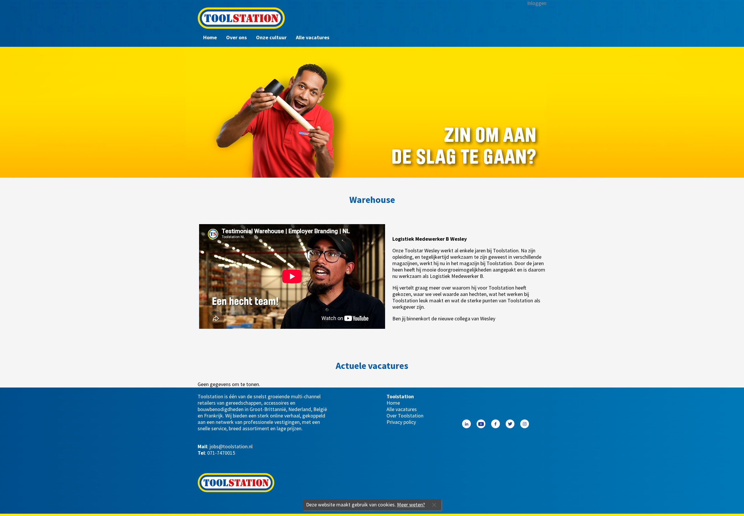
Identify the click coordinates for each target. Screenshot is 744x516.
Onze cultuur (271, 37)
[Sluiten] (434, 504)
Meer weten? (411, 504)
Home (210, 37)
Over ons (236, 37)
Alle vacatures (312, 37)
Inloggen (536, 3)
